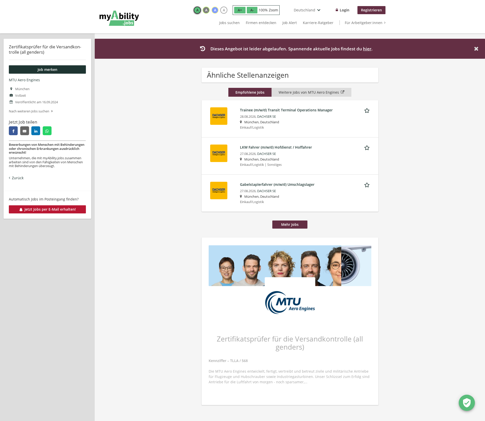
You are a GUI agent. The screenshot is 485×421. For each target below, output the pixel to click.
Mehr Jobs (290, 224)
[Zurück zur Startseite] (119, 18)
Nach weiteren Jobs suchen (29, 111)
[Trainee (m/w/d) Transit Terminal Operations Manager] (218, 115)
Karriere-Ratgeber (318, 22)
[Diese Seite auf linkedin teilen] (35, 130)
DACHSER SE (266, 116)
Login (344, 10)
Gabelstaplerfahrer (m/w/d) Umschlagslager (277, 184)
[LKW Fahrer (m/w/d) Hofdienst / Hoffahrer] (218, 152)
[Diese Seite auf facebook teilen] (13, 130)
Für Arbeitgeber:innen (363, 22)
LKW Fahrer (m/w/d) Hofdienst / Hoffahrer (276, 147)
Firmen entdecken (261, 22)
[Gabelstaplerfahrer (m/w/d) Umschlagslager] (218, 190)
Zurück (17, 177)
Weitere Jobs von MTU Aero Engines (309, 92)
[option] (197, 10)
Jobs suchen (229, 22)
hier (367, 49)
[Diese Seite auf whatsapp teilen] (47, 130)
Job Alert (289, 22)
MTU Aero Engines (24, 79)
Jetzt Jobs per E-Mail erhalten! (50, 209)
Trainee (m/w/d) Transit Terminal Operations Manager (286, 110)
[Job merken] (367, 109)
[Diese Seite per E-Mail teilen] (24, 130)
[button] (477, 48)
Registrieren (371, 10)
